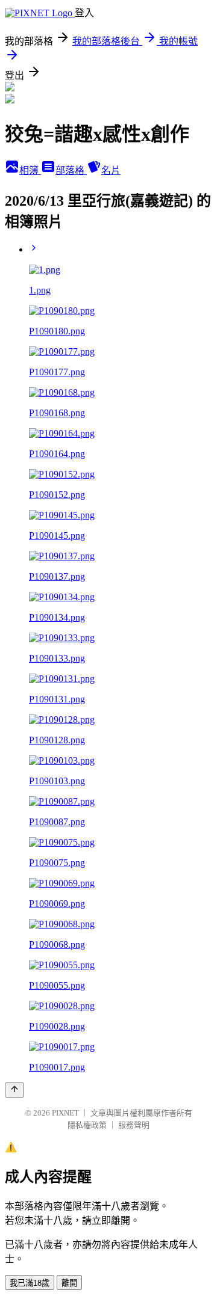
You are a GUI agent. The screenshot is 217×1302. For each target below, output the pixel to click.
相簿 (30, 170)
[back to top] (14, 1090)
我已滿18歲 (29, 1283)
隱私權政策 (87, 1124)
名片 (111, 170)
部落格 (71, 170)
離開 (69, 1283)
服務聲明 (133, 1124)
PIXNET (65, 1112)
